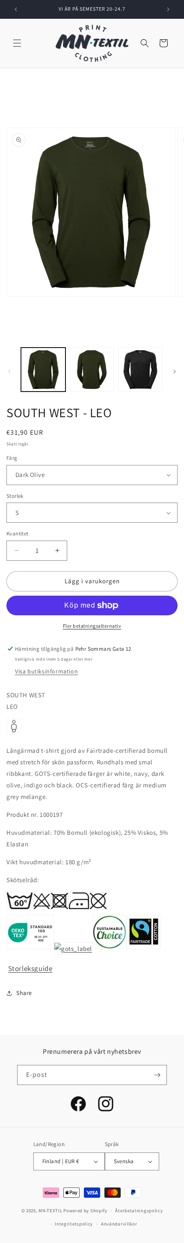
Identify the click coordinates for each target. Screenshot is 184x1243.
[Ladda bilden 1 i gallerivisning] (43, 370)
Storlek (15, 496)
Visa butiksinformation (46, 671)
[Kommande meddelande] (168, 9)
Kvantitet (17, 533)
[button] (17, 43)
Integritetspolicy (74, 1224)
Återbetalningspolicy (139, 1211)
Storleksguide (30, 968)
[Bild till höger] (174, 371)
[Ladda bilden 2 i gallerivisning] (92, 370)
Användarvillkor (119, 1224)
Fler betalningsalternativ (92, 626)
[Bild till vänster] (9, 371)
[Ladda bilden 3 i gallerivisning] (140, 370)
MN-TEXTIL (50, 1211)
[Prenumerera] (157, 1075)
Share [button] (24, 993)
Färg (12, 458)
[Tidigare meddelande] (15, 9)
